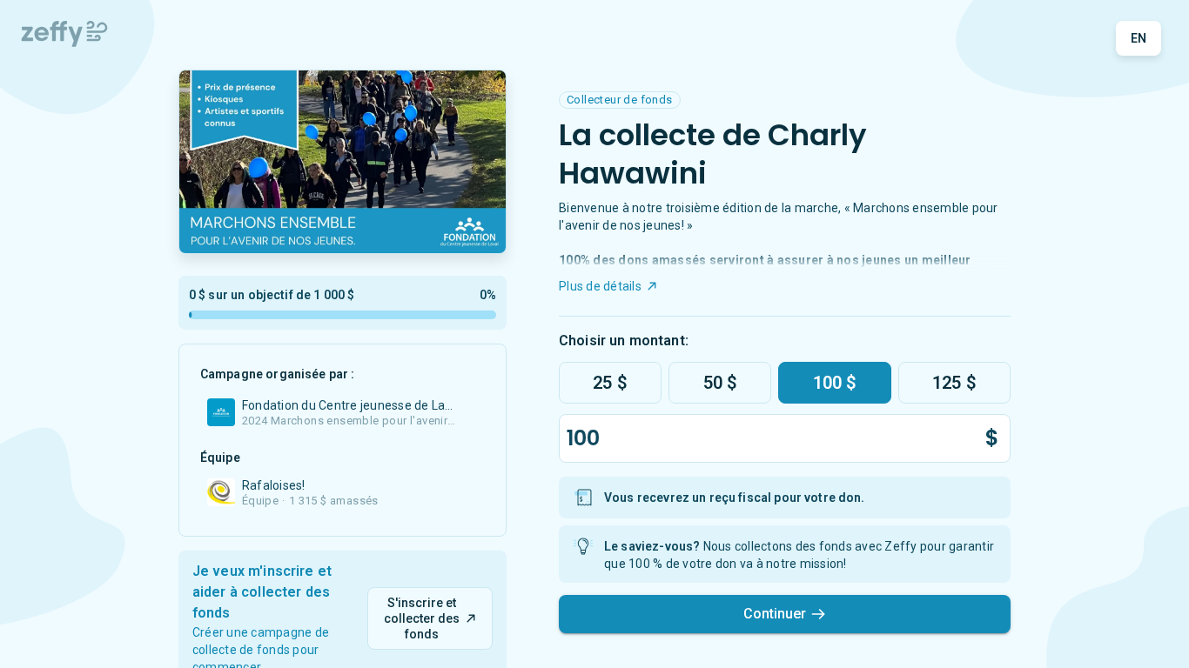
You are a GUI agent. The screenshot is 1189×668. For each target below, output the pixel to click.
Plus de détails (600, 286)
